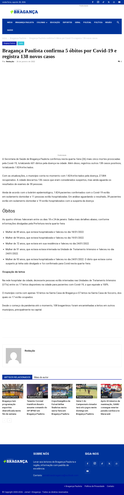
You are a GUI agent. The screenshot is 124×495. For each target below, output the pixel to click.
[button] (118, 22)
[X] (108, 2)
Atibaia (105, 397)
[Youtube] (119, 2)
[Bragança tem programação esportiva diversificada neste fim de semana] (12, 391)
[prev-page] (4, 420)
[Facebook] (92, 2)
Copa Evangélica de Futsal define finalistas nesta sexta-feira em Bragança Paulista (61, 407)
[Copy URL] (5, 69)
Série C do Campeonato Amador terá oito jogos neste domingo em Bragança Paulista (86, 407)
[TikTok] (103, 2)
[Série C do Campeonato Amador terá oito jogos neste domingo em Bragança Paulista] (86, 391)
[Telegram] (50, 69)
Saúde (10, 30)
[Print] (42, 69)
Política (98, 22)
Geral (77, 22)
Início (9, 22)
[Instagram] (98, 2)
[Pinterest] (28, 69)
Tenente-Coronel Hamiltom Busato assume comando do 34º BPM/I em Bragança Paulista (37, 407)
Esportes (67, 22)
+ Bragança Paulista (73, 486)
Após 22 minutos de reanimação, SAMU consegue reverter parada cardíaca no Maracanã (110, 407)
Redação (10, 62)
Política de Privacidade (94, 486)
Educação (55, 22)
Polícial (87, 22)
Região (108, 22)
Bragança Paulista (24, 22)
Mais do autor (41, 377)
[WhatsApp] (114, 2)
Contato (110, 486)
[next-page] (9, 420)
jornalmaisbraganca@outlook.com (60, 475)
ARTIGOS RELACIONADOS (17, 377)
